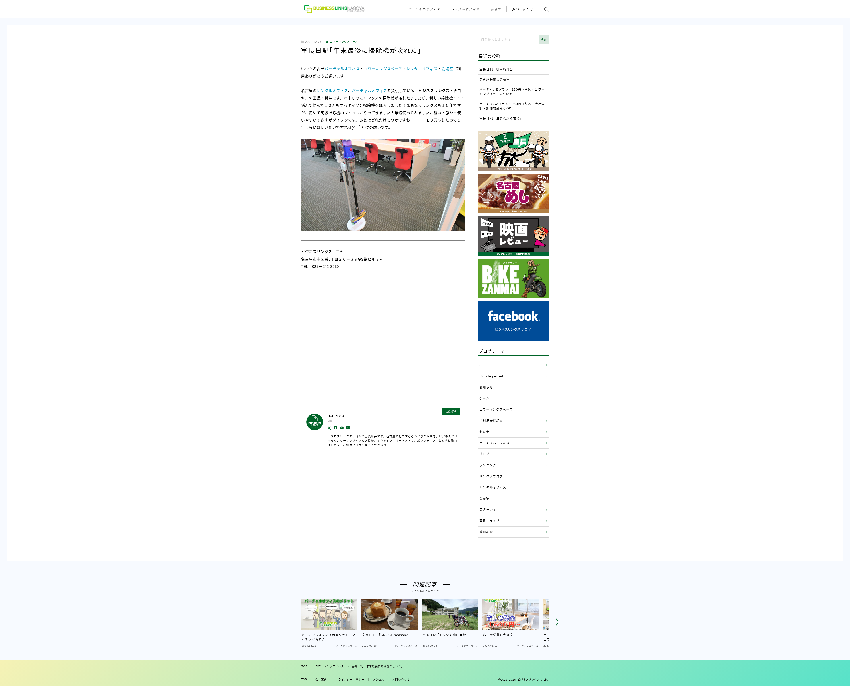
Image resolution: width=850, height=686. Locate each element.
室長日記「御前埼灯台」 (497, 69)
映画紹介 (486, 532)
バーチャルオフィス (424, 9)
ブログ (484, 454)
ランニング (487, 465)
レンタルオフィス (465, 9)
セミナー (486, 432)
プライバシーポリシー (349, 679)
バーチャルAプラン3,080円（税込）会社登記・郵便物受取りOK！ (512, 106)
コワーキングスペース (344, 42)
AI (481, 365)
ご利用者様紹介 (491, 420)
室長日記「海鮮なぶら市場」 (501, 118)
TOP (304, 666)
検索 (544, 39)
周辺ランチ (487, 510)
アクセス (378, 679)
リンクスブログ (491, 476)
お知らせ (486, 387)
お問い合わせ (522, 9)
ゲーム (484, 398)
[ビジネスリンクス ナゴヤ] (335, 9)
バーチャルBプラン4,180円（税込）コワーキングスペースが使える (512, 92)
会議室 (496, 9)
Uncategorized (491, 376)
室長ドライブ (489, 521)
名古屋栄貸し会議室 (494, 79)
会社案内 (321, 679)
